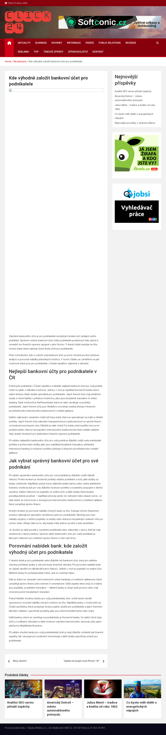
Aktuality (24, 42)
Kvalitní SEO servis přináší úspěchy (133, 91)
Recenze (130, 42)
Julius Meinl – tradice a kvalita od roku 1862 (102, 704)
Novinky (57, 42)
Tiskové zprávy (53, 51)
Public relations (110, 42)
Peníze (90, 42)
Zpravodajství (78, 51)
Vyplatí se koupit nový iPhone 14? (81, 660)
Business (41, 42)
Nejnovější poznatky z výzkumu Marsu (135, 122)
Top (36, 51)
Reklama (23, 51)
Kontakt (98, 51)
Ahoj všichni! (19, 660)
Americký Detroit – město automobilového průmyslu (60, 708)
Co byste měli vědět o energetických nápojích (141, 706)
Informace (74, 42)
